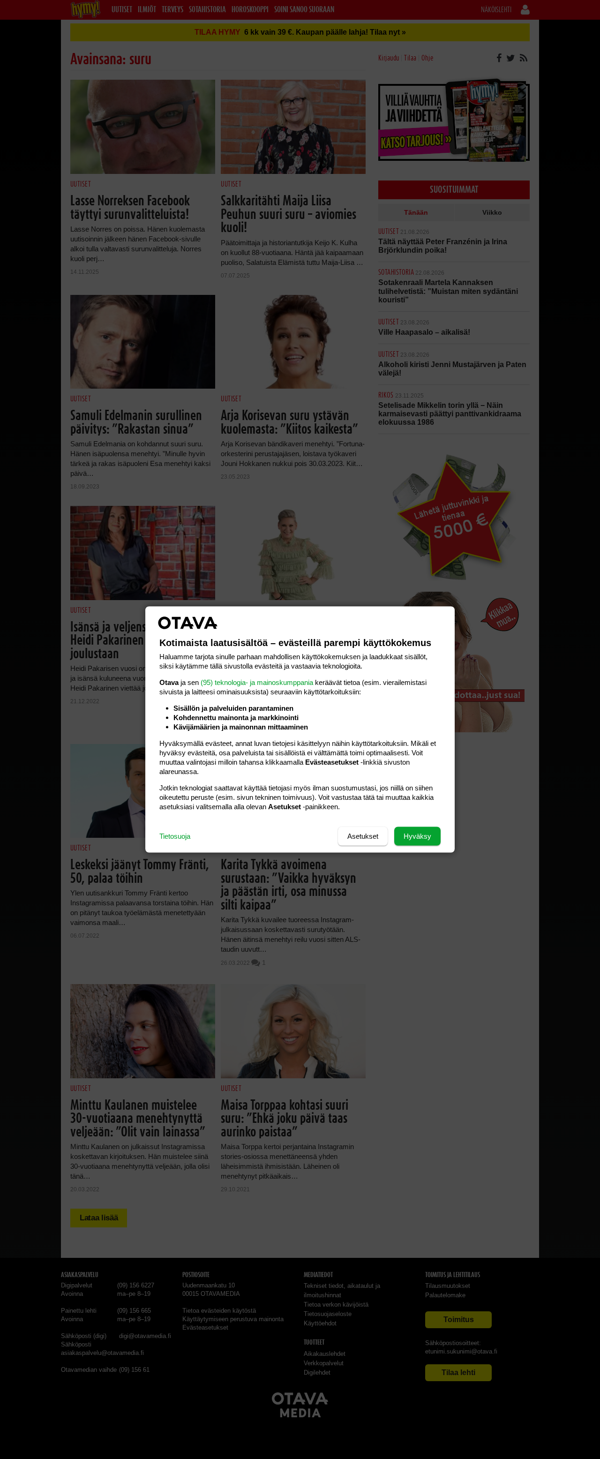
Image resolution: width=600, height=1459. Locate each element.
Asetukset (362, 836)
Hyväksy (417, 836)
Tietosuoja (174, 836)
